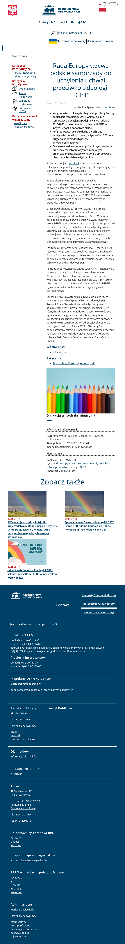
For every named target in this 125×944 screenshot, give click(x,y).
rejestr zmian (18, 936)
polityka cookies (20, 933)
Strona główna (19, 55)
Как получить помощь (99, 612)
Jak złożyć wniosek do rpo (99, 595)
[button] (51, 396)
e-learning (16, 774)
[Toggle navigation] (6, 48)
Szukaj (53, 33)
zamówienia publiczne (23, 739)
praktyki (15, 735)
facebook (110, 107)
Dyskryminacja (27, 88)
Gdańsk (15, 841)
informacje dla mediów (24, 756)
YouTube (16, 888)
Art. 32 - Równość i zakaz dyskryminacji (25, 74)
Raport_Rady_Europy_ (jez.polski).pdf (74, 363)
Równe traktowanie (25, 95)
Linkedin (15, 885)
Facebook (16, 877)
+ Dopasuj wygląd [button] (109, 2)
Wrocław (16, 845)
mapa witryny (18, 921)
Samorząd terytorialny (25, 102)
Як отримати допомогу (99, 604)
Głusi (86, 33)
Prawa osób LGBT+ (25, 109)
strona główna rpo (26, 596)
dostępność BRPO (21, 925)
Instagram (16, 892)
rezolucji (74, 163)
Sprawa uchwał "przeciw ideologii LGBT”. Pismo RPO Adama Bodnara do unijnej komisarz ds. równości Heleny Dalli (89, 526)
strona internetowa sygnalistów (29, 860)
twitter (100, 107)
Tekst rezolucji (61, 352)
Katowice (16, 838)
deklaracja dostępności (24, 929)
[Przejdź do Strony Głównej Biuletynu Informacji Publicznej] (102, 8)
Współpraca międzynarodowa (24, 125)
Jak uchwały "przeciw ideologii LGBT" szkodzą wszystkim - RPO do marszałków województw (32, 574)
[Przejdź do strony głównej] (62, 10)
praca (14, 731)
